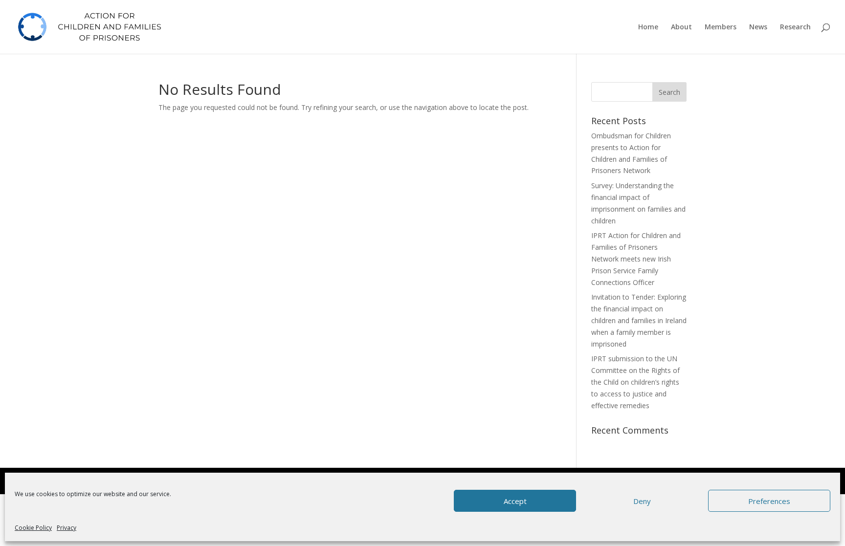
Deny (642, 501)
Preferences (769, 501)
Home (648, 27)
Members (720, 27)
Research (795, 27)
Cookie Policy (33, 528)
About (681, 27)
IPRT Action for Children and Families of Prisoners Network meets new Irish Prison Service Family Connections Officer (636, 258)
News (758, 27)
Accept (515, 501)
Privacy (66, 528)
